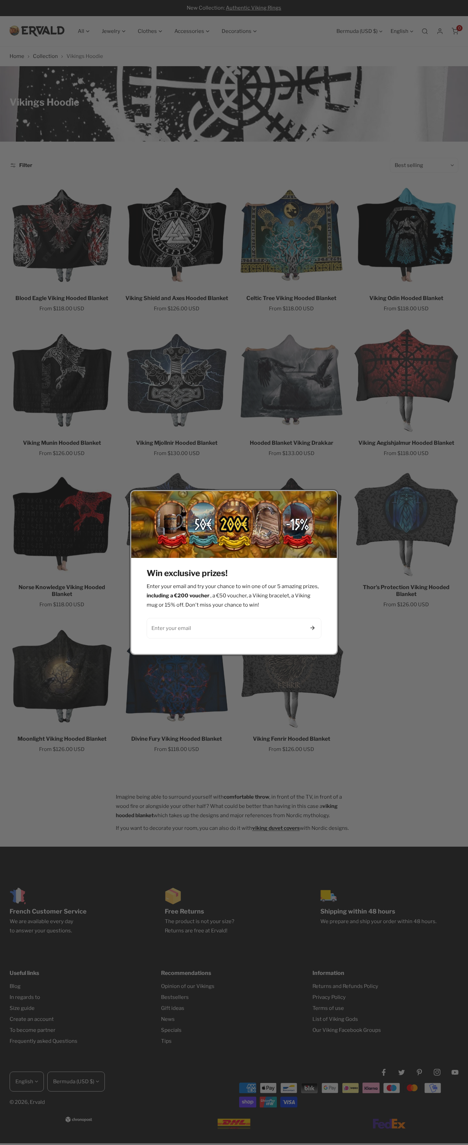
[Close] (328, 499)
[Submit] (312, 628)
